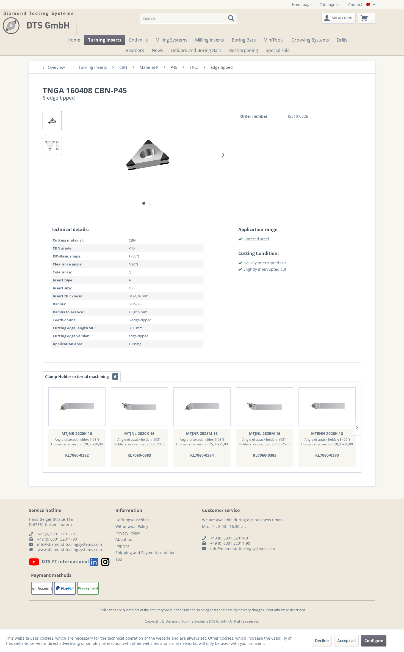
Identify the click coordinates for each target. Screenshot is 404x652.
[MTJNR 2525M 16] (202, 406)
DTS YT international (65, 561)
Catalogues (329, 4)
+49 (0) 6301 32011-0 (56, 533)
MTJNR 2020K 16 (77, 433)
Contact (355, 4)
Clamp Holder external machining (80, 376)
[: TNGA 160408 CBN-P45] (52, 120)
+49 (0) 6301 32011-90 (57, 539)
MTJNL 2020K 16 (139, 433)
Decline (322, 640)
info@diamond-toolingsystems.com (69, 544)
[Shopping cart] (366, 18)
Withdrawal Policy (131, 526)
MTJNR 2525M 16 (202, 433)
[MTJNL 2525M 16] (264, 406)
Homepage (302, 4)
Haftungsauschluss (133, 519)
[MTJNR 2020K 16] (77, 406)
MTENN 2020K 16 (327, 433)
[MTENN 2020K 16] (327, 406)
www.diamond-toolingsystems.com (70, 549)
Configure (373, 640)
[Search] (231, 18)
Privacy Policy (127, 533)
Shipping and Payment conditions (146, 552)
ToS (118, 559)
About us (123, 539)
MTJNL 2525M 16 (264, 433)
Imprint (122, 546)
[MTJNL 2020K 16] (139, 406)
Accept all (346, 640)
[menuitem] (300, 4)
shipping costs (207, 609)
